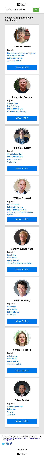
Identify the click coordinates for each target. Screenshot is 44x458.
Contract (12, 104)
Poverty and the (15, 56)
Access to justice (14, 159)
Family (11, 255)
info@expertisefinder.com (19, 438)
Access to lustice (14, 61)
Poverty (12, 258)
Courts (10, 412)
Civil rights (11, 162)
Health (11, 307)
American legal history (16, 111)
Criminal (12, 356)
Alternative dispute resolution (19, 263)
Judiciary (11, 415)
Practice (16, 210)
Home (32, 438)
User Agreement (8, 440)
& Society (13, 106)
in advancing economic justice (21, 53)
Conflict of (15, 407)
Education (13, 205)
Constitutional (14, 154)
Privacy (38, 438)
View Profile (22, 67)
